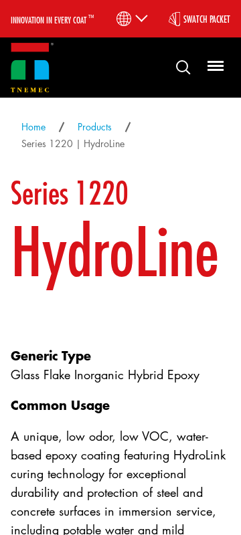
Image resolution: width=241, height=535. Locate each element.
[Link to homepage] (32, 68)
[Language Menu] (130, 19)
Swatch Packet (206, 19)
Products (95, 126)
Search (178, 66)
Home (33, 126)
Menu (213, 66)
